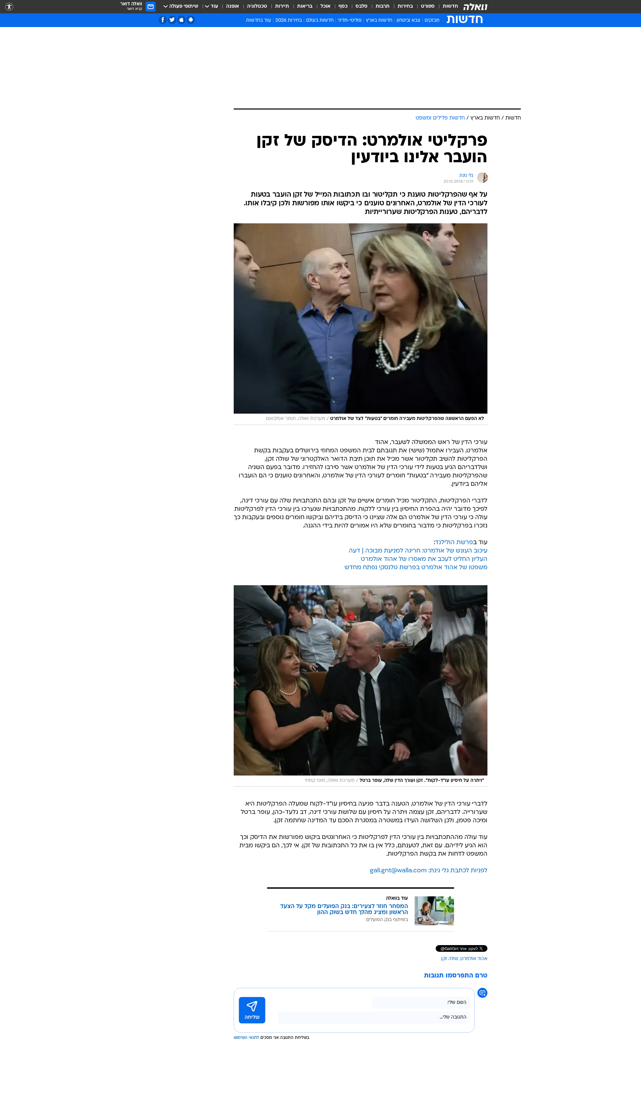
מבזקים (432, 20)
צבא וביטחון (408, 20)
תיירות (282, 6)
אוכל (325, 6)
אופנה (232, 6)
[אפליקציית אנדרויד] (191, 20)
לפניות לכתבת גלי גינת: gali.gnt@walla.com (428, 871)
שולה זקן (449, 959)
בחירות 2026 (288, 20)
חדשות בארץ (379, 20)
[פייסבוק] (163, 20)
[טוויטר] (172, 20)
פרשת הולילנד (454, 542)
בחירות (405, 6)
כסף (343, 6)
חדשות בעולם (320, 20)
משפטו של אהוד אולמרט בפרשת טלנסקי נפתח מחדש (416, 568)
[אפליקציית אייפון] (181, 20)
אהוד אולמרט (473, 959)
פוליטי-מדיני (350, 20)
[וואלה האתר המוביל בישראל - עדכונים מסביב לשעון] (475, 6)
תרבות (383, 6)
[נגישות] (9, 7)
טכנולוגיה (257, 6)
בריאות (304, 6)
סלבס (362, 6)
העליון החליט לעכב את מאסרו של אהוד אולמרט (424, 559)
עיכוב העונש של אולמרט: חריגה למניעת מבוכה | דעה (418, 551)
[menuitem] (446, 6)
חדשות (450, 6)
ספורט (428, 6)
